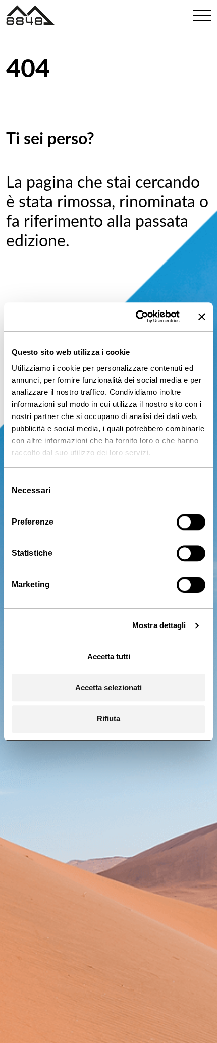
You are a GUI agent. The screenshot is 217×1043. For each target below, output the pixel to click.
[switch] (191, 522)
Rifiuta (108, 718)
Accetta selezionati (108, 687)
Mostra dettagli (159, 625)
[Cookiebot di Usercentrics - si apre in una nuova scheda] (136, 316)
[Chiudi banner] (201, 316)
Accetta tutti (108, 656)
